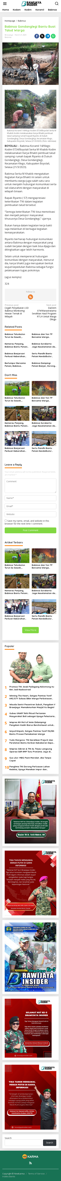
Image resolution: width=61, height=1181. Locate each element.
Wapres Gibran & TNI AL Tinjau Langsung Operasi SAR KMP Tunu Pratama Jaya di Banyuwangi (30, 750)
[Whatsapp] (53, 36)
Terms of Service (36, 1173)
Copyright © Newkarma (13, 1173)
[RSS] (30, 296)
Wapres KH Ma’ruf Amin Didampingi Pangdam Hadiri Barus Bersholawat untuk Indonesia (31, 723)
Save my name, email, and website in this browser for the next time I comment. (27, 522)
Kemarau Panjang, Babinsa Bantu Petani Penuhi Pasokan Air (16, 345)
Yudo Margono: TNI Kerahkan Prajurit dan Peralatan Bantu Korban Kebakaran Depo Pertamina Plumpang (31, 741)
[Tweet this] (42, 36)
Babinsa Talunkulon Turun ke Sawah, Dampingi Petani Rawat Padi (17, 335)
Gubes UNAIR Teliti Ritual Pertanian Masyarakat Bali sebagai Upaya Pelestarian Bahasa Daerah (32, 714)
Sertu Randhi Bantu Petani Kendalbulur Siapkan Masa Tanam (43, 355)
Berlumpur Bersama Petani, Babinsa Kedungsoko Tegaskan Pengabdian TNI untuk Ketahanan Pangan (16, 364)
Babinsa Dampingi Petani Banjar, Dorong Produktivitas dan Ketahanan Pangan (43, 364)
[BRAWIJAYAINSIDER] (31, 3)
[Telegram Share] (47, 36)
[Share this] (36, 36)
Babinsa (8, 37)
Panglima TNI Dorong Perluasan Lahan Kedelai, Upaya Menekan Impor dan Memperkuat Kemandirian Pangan (29, 768)
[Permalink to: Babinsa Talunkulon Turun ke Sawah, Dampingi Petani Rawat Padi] (17, 388)
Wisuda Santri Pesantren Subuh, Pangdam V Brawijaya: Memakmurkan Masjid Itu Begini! (32, 706)
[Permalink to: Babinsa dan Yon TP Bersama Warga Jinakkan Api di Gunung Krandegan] (44, 388)
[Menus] (4, 3)
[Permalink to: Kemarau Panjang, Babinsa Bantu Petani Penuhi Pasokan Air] (17, 413)
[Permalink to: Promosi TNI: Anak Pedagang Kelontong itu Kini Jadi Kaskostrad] (30, 667)
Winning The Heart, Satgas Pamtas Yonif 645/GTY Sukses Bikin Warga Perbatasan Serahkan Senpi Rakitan (30, 697)
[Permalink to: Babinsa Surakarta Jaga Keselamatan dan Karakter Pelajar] (44, 413)
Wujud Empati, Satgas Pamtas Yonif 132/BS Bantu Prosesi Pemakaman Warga (31, 732)
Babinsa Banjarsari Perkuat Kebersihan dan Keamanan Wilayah (15, 355)
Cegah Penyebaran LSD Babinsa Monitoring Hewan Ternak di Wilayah (17, 311)
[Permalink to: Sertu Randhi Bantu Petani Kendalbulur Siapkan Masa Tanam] (44, 438)
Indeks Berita (8, 1176)
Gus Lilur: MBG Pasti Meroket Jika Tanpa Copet (30, 759)
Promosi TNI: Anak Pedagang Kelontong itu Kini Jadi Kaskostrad (31, 688)
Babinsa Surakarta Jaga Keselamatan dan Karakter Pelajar (44, 345)
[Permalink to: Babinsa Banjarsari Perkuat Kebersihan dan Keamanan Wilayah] (17, 438)
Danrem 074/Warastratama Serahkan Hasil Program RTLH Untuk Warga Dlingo (44, 312)
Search (8, 1138)
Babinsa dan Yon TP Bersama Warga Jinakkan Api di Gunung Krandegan (44, 335)
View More (30, 630)
